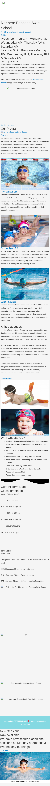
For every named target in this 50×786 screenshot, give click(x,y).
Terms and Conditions (19, 781)
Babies (4, 135)
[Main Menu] (5, 17)
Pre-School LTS (9, 191)
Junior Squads (8, 301)
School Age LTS (9, 248)
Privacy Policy (34, 781)
